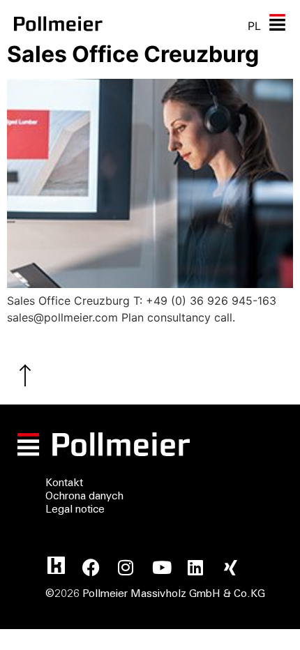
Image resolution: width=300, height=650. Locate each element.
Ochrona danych (84, 497)
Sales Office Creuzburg (133, 54)
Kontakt (64, 483)
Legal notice (75, 510)
